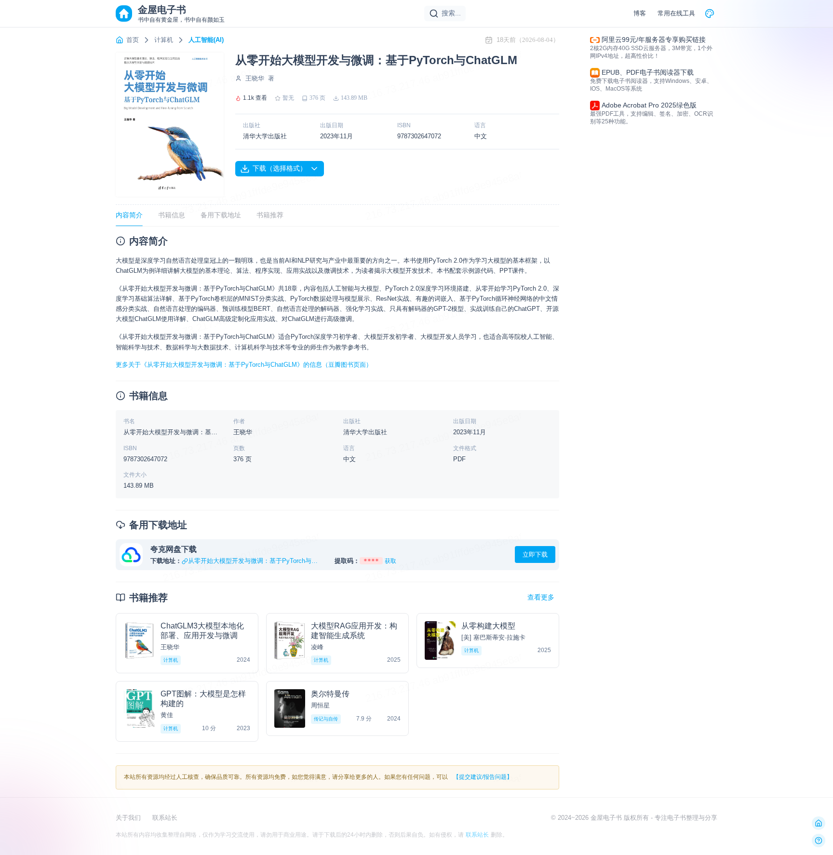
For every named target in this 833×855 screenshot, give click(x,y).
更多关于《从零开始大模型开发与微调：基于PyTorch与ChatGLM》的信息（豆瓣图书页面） (244, 364)
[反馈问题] (818, 840)
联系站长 (164, 817)
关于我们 (128, 817)
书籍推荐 (269, 215)
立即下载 (535, 554)
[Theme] (709, 13)
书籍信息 (171, 215)
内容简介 (129, 215)
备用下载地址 (221, 215)
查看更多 (540, 597)
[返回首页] (818, 823)
